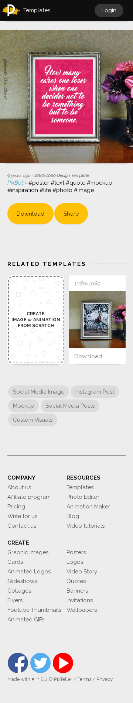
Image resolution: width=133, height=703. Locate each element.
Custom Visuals (32, 419)
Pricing (16, 506)
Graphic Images (27, 552)
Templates (79, 487)
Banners (77, 590)
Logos (74, 562)
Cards (15, 562)
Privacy (104, 679)
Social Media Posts (70, 405)
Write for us (22, 516)
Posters (76, 552)
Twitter (40, 663)
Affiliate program (29, 497)
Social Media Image (38, 391)
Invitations (79, 600)
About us (19, 487)
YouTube (63, 663)
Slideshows (22, 581)
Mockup (23, 405)
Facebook (18, 663)
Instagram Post (94, 391)
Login (109, 10)
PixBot (16, 182)
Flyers (15, 600)
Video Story (81, 571)
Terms (84, 679)
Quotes (76, 581)
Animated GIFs (25, 619)
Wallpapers (81, 610)
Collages (19, 590)
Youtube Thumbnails (34, 610)
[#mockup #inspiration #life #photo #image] (97, 319)
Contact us (21, 525)
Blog (72, 516)
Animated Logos (29, 571)
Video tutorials (85, 525)
